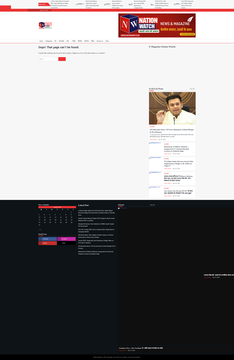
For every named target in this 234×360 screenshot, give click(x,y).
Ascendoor (124, 357)
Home (41, 41)
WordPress (137, 357)
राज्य (67, 41)
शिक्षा (92, 41)
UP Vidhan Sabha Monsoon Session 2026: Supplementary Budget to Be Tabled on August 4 (178, 164)
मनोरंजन (86, 41)
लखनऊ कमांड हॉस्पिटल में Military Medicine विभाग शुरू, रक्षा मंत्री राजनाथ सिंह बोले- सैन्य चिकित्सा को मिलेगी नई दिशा (178, 178)
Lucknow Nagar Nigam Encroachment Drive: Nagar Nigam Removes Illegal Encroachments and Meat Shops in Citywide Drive (96, 213)
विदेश (74, 41)
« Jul (39, 229)
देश (55, 41)
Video (107, 41)
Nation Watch (153, 139)
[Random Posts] (191, 41)
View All (192, 89)
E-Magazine (48, 41)
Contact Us (100, 41)
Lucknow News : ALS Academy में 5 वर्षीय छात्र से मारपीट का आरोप (141, 348)
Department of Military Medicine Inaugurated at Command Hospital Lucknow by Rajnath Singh (176, 149)
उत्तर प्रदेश (61, 41)
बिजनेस (80, 41)
